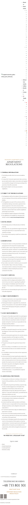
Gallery (24, 86)
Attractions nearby (25, 82)
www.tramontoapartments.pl (17, 217)
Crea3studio (7, 502)
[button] (14, 489)
